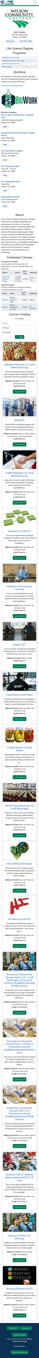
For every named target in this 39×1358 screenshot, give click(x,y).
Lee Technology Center (10, 181)
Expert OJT (19, 644)
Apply (20, 337)
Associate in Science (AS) (10, 64)
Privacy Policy (19, 1346)
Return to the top (18, 1352)
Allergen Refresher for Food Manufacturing (19, 366)
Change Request (19, 1335)
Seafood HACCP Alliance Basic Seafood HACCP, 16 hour (19, 1177)
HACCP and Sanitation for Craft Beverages (19, 807)
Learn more (18, 392)
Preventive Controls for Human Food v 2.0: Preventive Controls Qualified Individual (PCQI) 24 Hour (19, 1113)
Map (5, 127)
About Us (13, 1328)
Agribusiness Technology (10, 57)
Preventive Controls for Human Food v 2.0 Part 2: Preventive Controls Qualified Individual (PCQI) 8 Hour (19, 1047)
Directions (10, 41)
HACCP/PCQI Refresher (19, 863)
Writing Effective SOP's (19, 1288)
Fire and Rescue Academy (12, 151)
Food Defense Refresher (19, 694)
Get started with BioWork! (11, 86)
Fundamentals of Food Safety (19, 749)
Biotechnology (7, 67)
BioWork (5, 300)
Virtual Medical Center (10, 197)
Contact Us (26, 1328)
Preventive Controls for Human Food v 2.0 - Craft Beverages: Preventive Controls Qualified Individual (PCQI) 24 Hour (19, 980)
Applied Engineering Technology (13, 60)
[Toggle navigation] (35, 2)
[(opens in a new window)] (19, 19)
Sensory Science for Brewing (19, 1237)
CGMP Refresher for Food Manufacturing (20, 474)
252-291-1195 (26, 41)
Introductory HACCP (19, 919)
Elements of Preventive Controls (19, 588)
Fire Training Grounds (10, 166)
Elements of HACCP (19, 531)
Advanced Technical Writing (5, 279)
